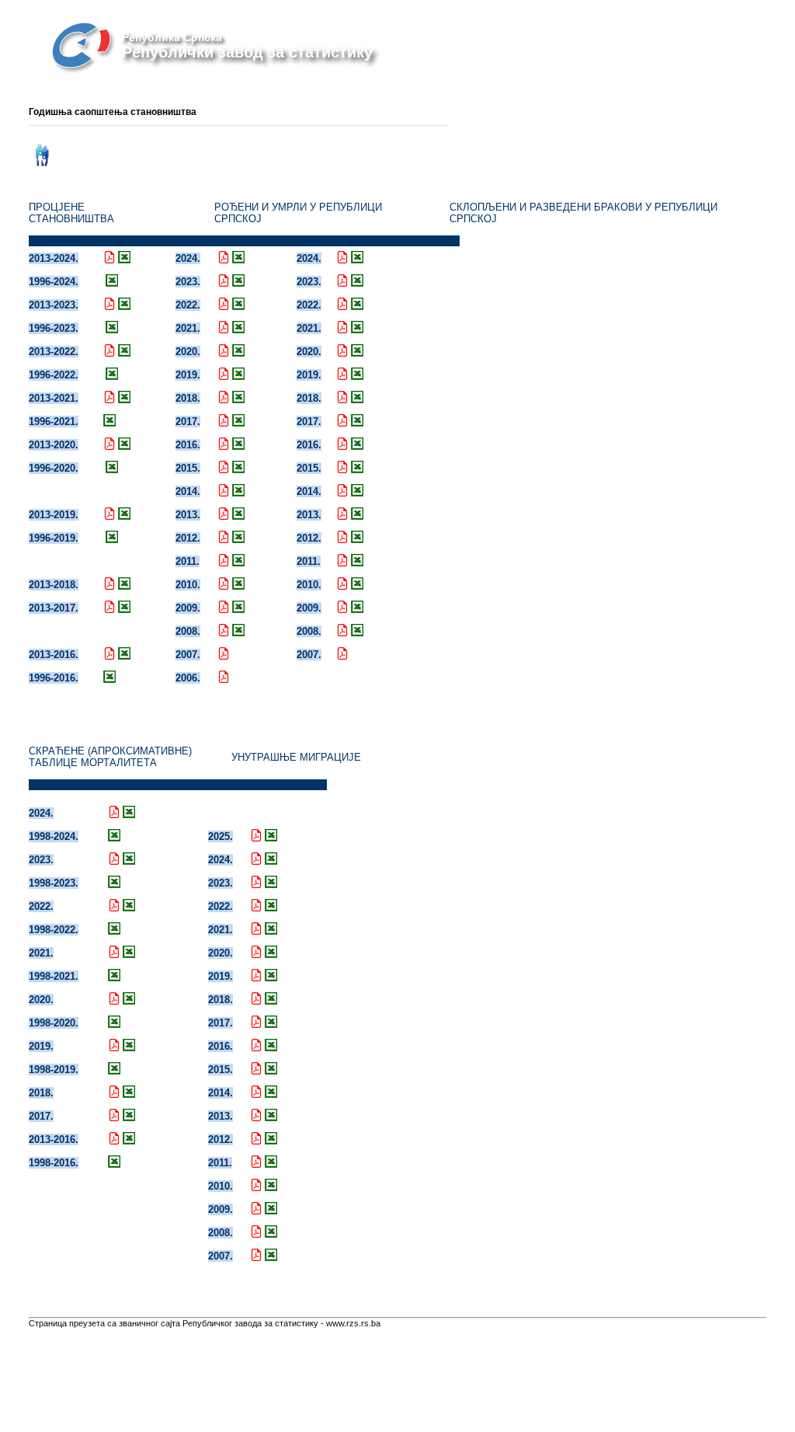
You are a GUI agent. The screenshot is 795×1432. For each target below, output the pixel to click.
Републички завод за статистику (247, 52)
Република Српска (172, 37)
